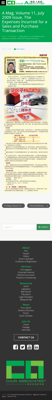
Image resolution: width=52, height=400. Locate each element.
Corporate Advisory (26, 272)
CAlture (26, 256)
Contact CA (26, 337)
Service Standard (26, 259)
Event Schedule (26, 315)
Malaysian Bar (26, 299)
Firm (26, 251)
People (26, 253)
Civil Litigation (26, 269)
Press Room (12, 36)
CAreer (26, 324)
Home (4, 36)
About (26, 247)
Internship (26, 330)
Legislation (26, 289)
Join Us (26, 321)
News (26, 304)
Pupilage (26, 327)
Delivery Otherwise (26, 310)
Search (44, 227)
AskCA (26, 286)
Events (26, 313)
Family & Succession (26, 275)
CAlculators (26, 294)
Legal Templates (26, 297)
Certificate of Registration (26, 261)
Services (26, 266)
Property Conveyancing (26, 277)
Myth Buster (26, 291)
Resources (26, 283)
